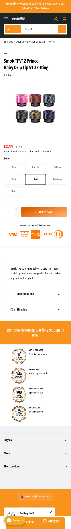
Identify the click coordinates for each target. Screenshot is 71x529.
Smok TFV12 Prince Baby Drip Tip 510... (35, 41)
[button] (6, 18)
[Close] (51, 512)
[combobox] (44, 29)
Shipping (22, 151)
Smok (7, 53)
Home (10, 41)
